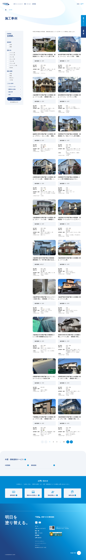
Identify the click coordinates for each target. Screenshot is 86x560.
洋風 (11, 73)
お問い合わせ (38, 537)
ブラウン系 (12, 54)
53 (64, 442)
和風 (11, 75)
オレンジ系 (12, 59)
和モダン (12, 77)
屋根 (11, 46)
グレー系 (12, 56)
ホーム (36, 526)
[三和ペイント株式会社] (44, 517)
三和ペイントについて (40, 528)
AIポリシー (37, 545)
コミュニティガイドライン (40, 543)
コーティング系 (13, 65)
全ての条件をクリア (14, 102)
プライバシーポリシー (39, 541)
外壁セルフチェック (83, 21)
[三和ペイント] (6, 4)
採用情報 (37, 535)
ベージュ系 (12, 52)
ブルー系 (12, 61)
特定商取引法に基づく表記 (40, 547)
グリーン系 (12, 63)
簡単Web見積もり (83, 32)
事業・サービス (38, 533)
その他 (11, 79)
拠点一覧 (37, 530)
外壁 (11, 44)
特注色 (11, 67)
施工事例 (10, 9)
